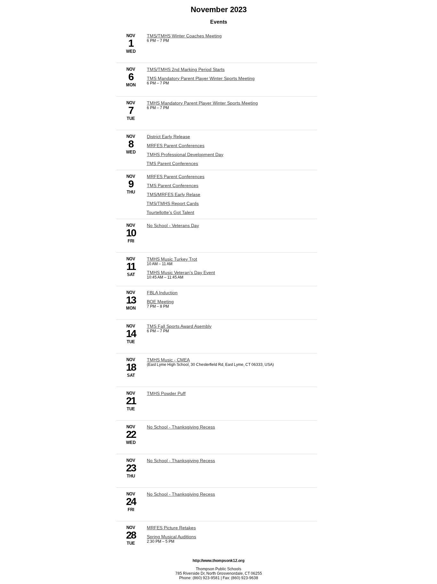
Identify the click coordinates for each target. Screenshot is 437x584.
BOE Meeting (160, 301)
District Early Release (168, 136)
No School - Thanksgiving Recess (181, 427)
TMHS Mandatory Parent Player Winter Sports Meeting (202, 103)
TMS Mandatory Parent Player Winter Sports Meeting (201, 78)
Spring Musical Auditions (171, 536)
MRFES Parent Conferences (175, 145)
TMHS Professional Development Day (185, 154)
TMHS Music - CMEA (168, 359)
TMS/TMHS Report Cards (173, 203)
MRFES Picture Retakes (171, 527)
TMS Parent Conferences (172, 163)
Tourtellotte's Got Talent (170, 212)
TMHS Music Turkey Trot (172, 259)
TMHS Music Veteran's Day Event (181, 272)
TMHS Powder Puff (166, 393)
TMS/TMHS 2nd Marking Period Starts (186, 69)
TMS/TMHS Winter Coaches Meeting (184, 35)
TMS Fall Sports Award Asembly (179, 326)
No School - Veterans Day (173, 225)
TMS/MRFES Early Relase (173, 194)
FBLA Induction (162, 292)
